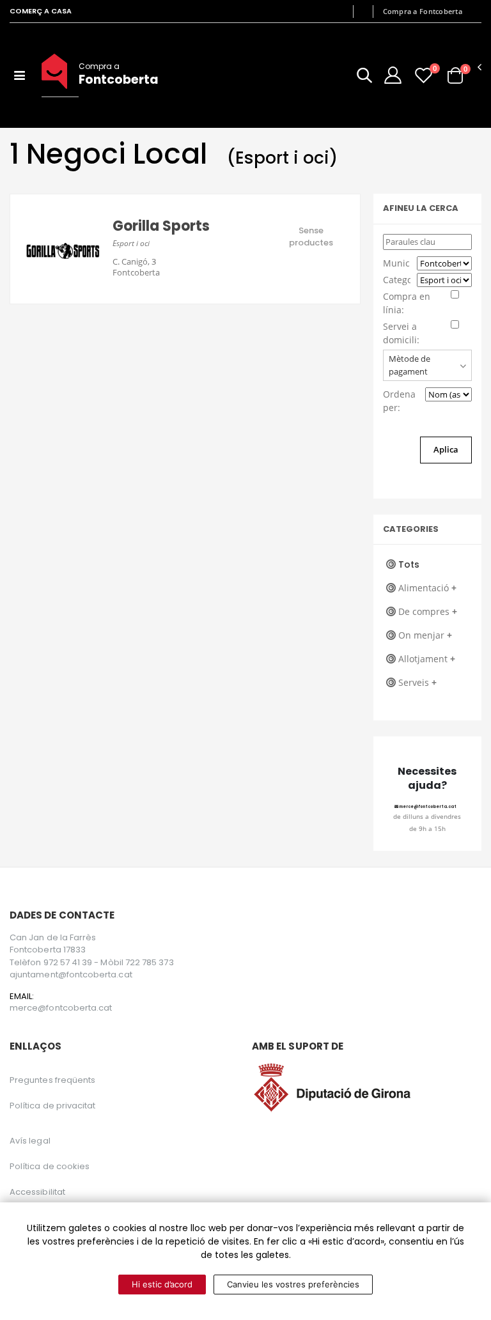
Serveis (417, 682)
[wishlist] (423, 75)
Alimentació (427, 588)
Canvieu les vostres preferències (293, 1284)
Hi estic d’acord (162, 1284)
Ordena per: (399, 401)
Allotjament (426, 659)
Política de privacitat (52, 1105)
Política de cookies (50, 1166)
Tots (408, 564)
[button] (364, 78)
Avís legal (30, 1141)
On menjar (425, 635)
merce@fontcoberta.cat (427, 806)
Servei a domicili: (401, 333)
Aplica (445, 449)
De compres (427, 611)
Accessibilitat (37, 1192)
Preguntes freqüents (52, 1080)
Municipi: (396, 263)
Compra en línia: (406, 303)
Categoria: (396, 280)
